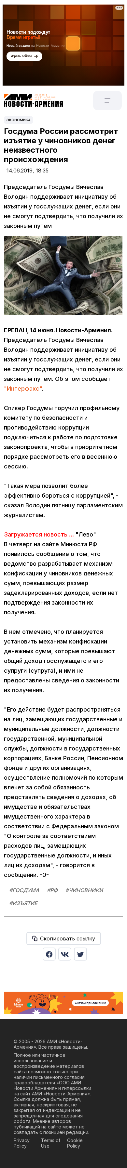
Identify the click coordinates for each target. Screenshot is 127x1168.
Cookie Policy (75, 1143)
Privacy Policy (22, 1143)
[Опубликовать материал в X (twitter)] (80, 954)
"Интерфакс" (23, 388)
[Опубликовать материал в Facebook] (49, 954)
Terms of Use (50, 1143)
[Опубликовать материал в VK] (65, 954)
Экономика (19, 120)
